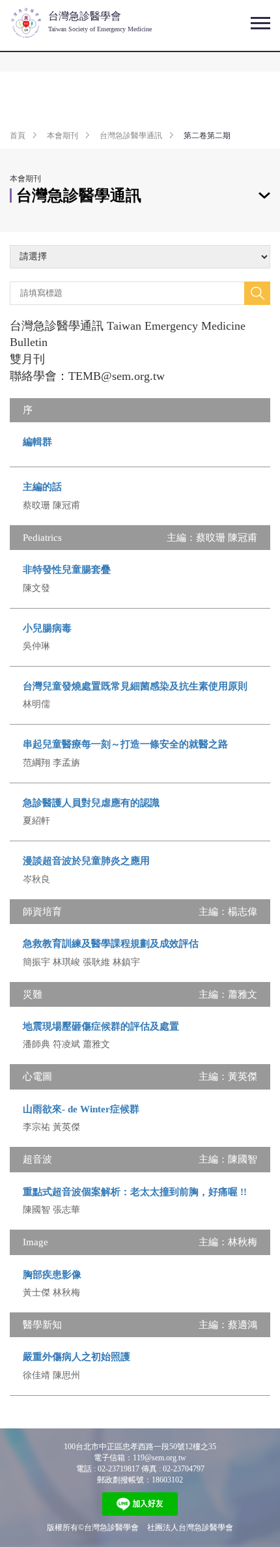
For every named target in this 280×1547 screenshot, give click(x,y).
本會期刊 (62, 135)
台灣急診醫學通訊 (131, 135)
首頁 (17, 135)
